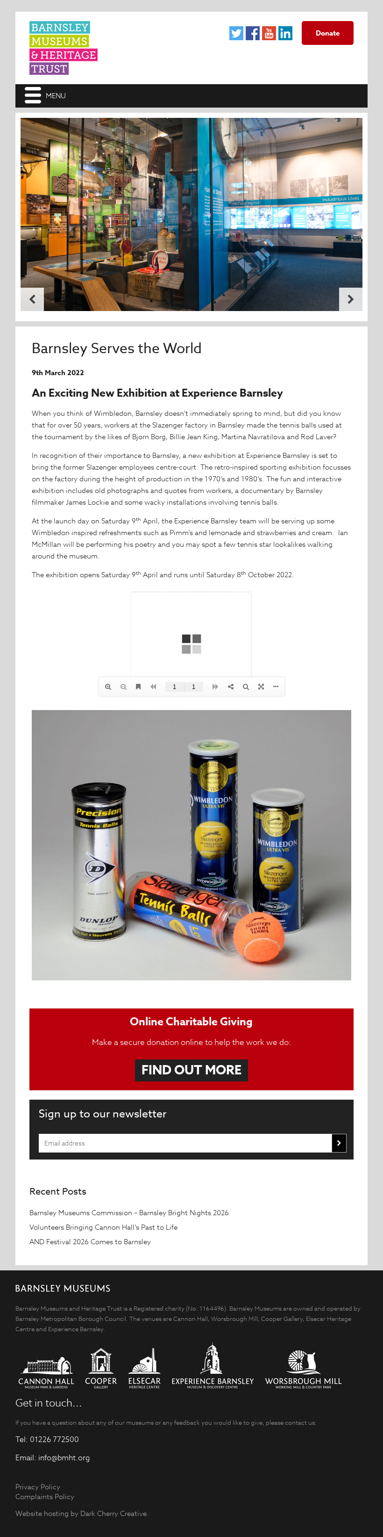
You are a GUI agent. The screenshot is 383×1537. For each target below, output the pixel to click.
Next (350, 299)
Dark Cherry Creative (113, 1513)
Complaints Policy (44, 1496)
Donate (328, 33)
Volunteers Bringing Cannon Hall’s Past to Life (104, 1227)
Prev (32, 299)
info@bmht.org (64, 1458)
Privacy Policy (37, 1487)
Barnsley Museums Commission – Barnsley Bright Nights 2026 (130, 1213)
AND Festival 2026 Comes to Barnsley (91, 1242)
